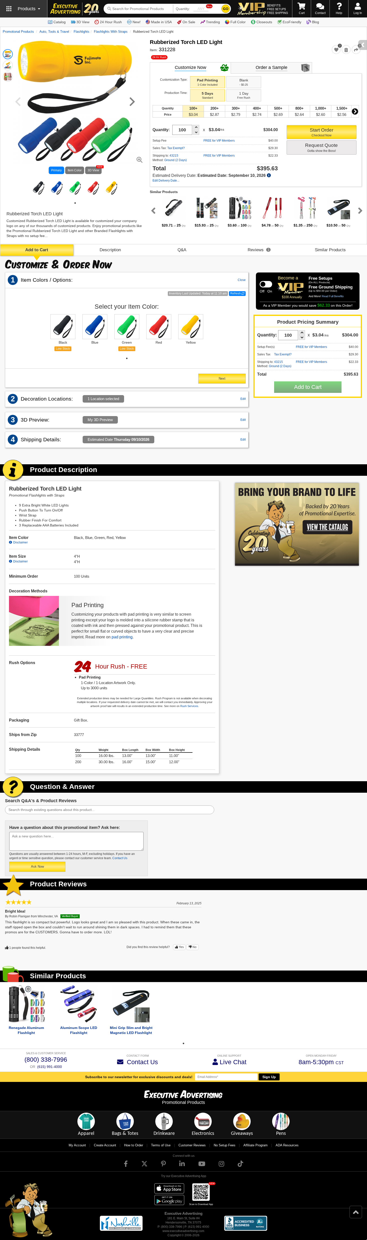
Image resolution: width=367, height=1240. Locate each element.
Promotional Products (18, 31)
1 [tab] (75, 203)
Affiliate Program (255, 1145)
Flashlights (81, 31)
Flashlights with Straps (111, 31)
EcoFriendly (292, 22)
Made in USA (161, 22)
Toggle (266, 284)
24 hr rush (159, 57)
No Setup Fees (224, 1145)
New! (137, 22)
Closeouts (264, 22)
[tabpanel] (38, 188)
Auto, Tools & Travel (54, 31)
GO (225, 9)
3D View (82, 22)
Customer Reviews (192, 1145)
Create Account (105, 1145)
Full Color (238, 22)
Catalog (59, 22)
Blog (315, 22)
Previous (152, 210)
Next (355, 111)
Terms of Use (161, 1145)
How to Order (133, 1145)
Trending (213, 22)
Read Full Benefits (333, 296)
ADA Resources (287, 1145)
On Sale (189, 22)
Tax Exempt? (176, 148)
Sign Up (269, 1077)
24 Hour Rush (111, 22)
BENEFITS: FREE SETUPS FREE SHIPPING (277, 9)
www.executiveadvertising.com (183, 1231)
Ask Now (37, 866)
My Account (77, 1145)
